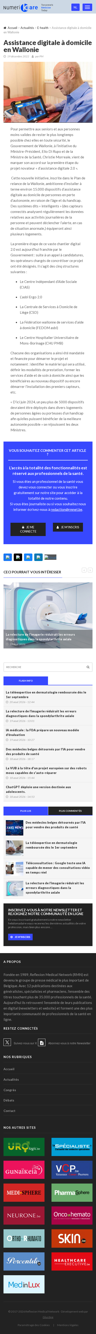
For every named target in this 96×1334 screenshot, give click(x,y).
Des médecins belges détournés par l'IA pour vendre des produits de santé (45, 751)
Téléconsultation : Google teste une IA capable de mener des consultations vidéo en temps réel (58, 867)
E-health (42, 28)
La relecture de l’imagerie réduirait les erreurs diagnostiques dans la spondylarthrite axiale (40, 637)
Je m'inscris (70, 527)
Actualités (27, 28)
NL (75, 7)
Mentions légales (68, 1325)
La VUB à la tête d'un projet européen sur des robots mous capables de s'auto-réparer (46, 770)
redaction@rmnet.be (66, 509)
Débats (8, 1100)
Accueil (12, 28)
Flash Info (26, 680)
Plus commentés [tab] (70, 810)
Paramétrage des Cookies (34, 1325)
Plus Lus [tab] (25, 810)
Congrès (9, 1090)
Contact (9, 1111)
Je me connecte (28, 529)
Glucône (48, 1317)
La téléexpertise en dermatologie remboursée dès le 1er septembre (46, 694)
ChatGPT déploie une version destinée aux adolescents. (38, 789)
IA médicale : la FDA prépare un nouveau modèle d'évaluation (42, 732)
